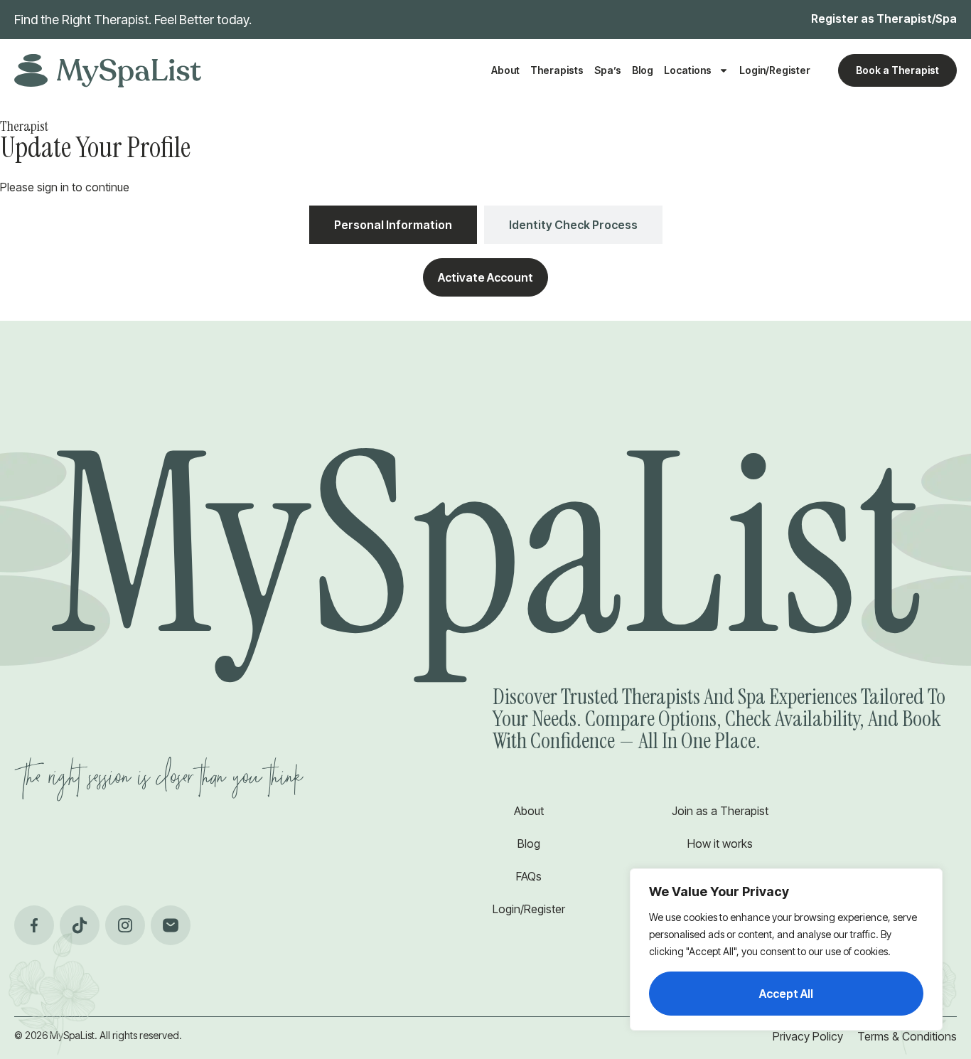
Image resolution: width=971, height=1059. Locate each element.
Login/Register (774, 70)
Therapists (557, 70)
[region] (786, 949)
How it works (720, 843)
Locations (688, 70)
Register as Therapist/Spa (884, 18)
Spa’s (607, 70)
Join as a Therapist (720, 811)
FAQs (529, 876)
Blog (642, 70)
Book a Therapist (897, 70)
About (505, 70)
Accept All (786, 993)
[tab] (393, 225)
